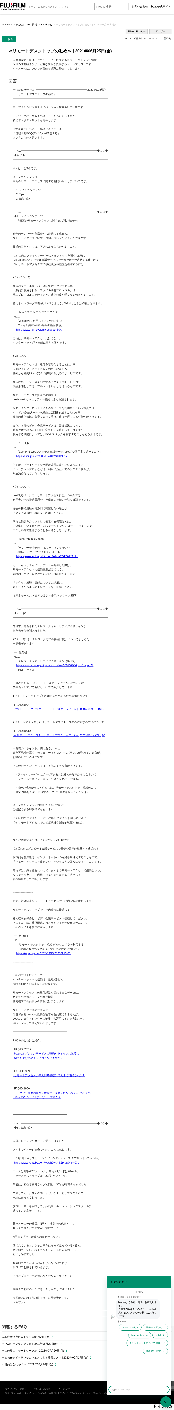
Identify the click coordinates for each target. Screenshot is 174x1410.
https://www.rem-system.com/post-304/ (39, 329)
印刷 (169, 38)
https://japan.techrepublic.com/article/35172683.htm (47, 556)
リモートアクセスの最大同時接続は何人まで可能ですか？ (49, 1075)
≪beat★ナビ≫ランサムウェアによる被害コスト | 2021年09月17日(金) (45, 1357)
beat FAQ (7, 24)
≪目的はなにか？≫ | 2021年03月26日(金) (27, 1364)
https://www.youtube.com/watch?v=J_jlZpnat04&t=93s (46, 1162)
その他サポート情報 (26, 24)
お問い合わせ (140, 6)
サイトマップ (62, 1389)
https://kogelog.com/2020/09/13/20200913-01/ (43, 953)
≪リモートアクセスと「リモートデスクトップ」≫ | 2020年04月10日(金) (58, 709)
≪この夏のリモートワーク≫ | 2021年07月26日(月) (33, 1350)
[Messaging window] (139, 1335)
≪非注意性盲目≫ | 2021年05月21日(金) (26, 1337)
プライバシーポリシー (17, 1389)
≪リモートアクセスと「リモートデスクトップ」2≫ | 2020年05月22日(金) (59, 735)
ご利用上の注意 (42, 1389)
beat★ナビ (46, 24)
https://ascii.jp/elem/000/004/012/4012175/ (41, 456)
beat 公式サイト (161, 6)
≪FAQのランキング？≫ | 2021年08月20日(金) (30, 1343)
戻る (10, 39)
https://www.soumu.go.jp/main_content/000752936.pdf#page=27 (54, 665)
